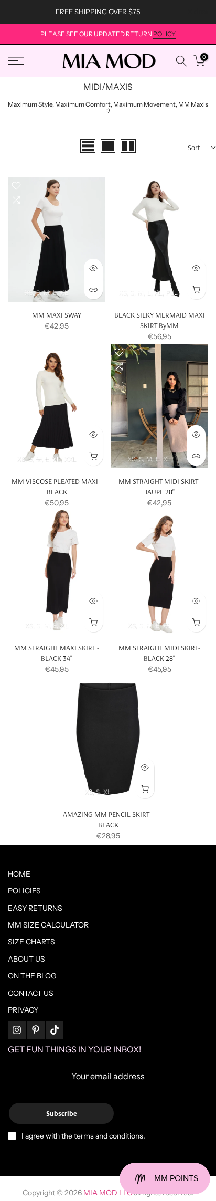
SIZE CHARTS (31, 941)
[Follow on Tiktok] (54, 1030)
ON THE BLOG (32, 976)
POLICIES (24, 891)
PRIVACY (23, 1010)
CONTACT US (30, 993)
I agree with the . (83, 1136)
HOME (19, 874)
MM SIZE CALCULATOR (48, 925)
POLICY (164, 34)
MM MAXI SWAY (56, 315)
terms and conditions (108, 1136)
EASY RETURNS (35, 908)
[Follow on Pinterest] (36, 1030)
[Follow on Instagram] (17, 1030)
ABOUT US (26, 959)
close (200, 11)
